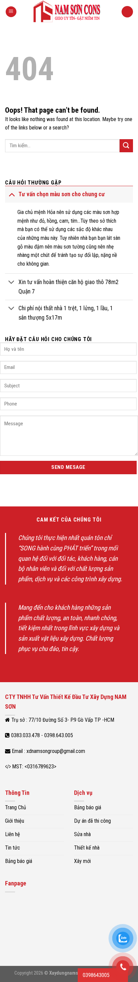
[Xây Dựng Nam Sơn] (69, 11)
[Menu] (11, 11)
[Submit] (126, 145)
